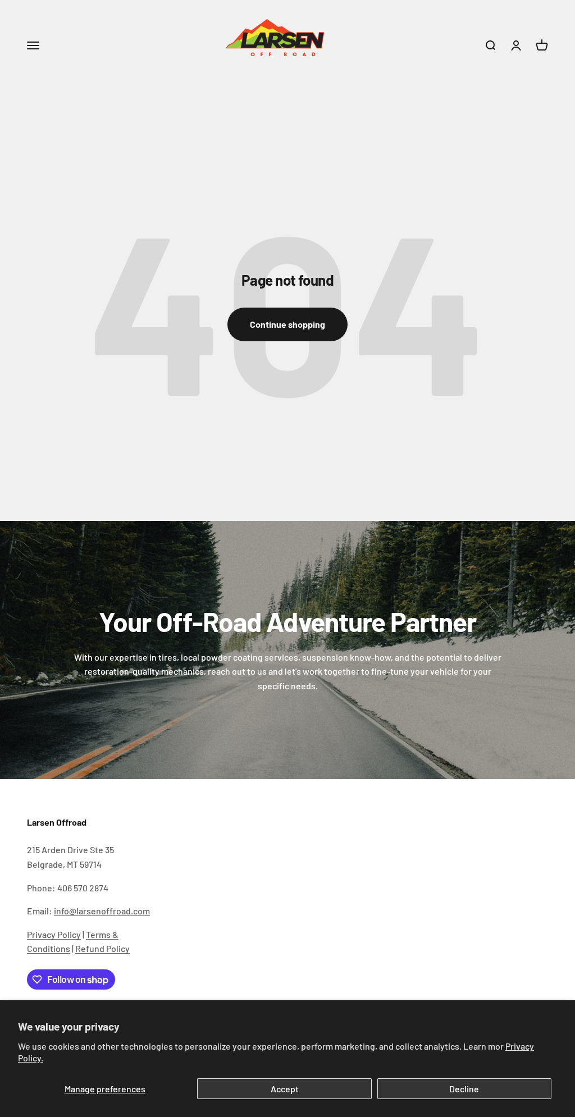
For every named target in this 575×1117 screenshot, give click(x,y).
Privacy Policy (54, 934)
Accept (285, 1088)
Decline (464, 1088)
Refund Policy (102, 948)
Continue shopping (287, 324)
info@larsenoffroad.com (102, 910)
